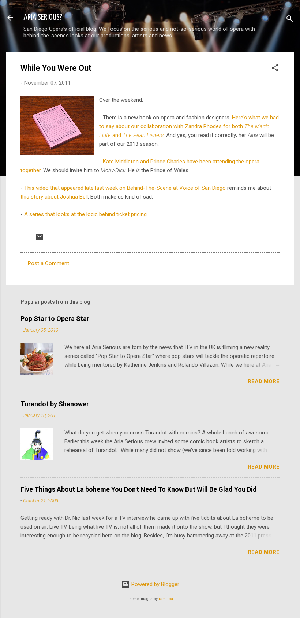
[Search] (289, 20)
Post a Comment (48, 263)
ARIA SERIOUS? (43, 17)
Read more (264, 381)
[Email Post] (39, 239)
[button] (275, 69)
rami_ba (166, 598)
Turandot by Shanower (54, 404)
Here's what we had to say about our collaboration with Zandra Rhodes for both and (189, 126)
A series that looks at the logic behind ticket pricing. (86, 214)
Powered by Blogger (154, 584)
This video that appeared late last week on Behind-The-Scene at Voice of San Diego (125, 188)
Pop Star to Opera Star (54, 318)
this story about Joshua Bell (54, 196)
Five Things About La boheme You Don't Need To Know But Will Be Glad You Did (138, 489)
